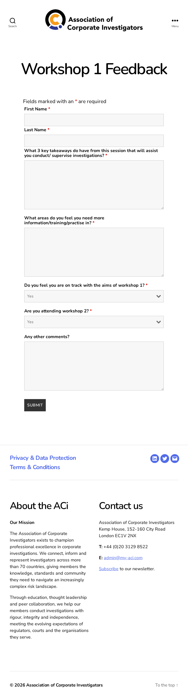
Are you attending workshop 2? (58, 310)
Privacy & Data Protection (43, 458)
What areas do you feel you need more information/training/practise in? (64, 220)
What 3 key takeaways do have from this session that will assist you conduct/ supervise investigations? (91, 153)
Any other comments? (46, 336)
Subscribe (108, 569)
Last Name (36, 129)
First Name (37, 109)
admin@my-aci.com (123, 558)
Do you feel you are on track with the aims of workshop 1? (86, 285)
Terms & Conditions (35, 467)
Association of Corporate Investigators (64, 685)
